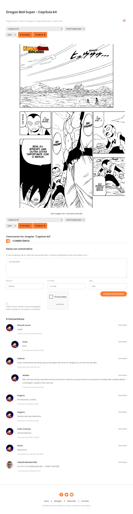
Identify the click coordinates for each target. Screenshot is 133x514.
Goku (25, 342)
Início (46, 501)
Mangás (58, 501)
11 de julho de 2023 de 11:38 (27, 404)
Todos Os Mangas (26, 21)
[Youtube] (72, 495)
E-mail (51, 281)
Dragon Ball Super (43, 21)
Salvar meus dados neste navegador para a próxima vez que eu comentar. (23, 308)
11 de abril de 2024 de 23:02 (28, 437)
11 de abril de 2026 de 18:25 (33, 350)
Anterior (26, 34)
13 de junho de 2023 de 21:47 (28, 367)
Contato (85, 501)
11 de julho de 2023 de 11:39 (27, 421)
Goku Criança (24, 429)
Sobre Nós (71, 501)
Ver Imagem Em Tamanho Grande (66, 213)
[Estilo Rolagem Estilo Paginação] (74, 28)
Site (91, 281)
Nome (9, 281)
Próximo (39, 34)
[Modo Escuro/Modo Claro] (124, 20)
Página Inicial (11, 21)
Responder (122, 325)
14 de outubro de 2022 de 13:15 (29, 334)
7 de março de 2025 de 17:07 (29, 471)
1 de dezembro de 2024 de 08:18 (30, 454)
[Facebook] (61, 495)
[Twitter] (66, 495)
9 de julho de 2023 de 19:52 (33, 387)
